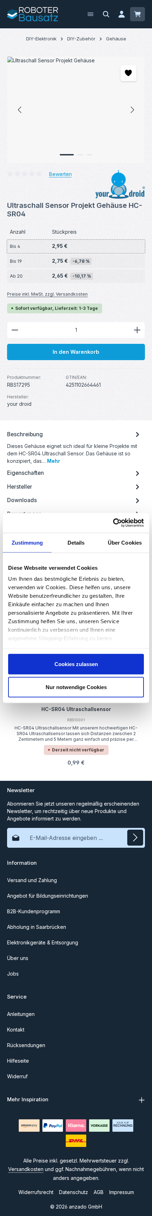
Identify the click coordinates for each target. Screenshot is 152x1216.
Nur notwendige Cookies (76, 687)
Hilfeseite (18, 1061)
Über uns (17, 958)
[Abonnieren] (135, 838)
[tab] (74, 446)
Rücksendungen (26, 1045)
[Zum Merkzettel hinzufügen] (128, 73)
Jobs (13, 974)
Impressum (121, 1192)
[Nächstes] (131, 109)
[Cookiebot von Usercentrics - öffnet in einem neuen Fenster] (113, 523)
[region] (76, 110)
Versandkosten (25, 1169)
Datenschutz (73, 1192)
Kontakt (15, 1030)
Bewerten (60, 174)
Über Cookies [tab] (125, 542)
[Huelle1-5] (76, 110)
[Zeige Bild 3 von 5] (89, 154)
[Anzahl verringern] (14, 330)
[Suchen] (106, 14)
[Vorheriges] (20, 109)
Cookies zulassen (76, 664)
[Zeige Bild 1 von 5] (67, 154)
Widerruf (17, 1076)
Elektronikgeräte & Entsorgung (42, 942)
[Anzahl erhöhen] (137, 330)
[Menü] (90, 14)
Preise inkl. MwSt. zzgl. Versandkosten (47, 294)
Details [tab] (76, 542)
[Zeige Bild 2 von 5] (80, 154)
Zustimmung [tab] (27, 542)
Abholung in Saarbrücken (36, 927)
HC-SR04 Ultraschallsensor (76, 709)
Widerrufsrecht (35, 1192)
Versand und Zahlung (32, 880)
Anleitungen (21, 1014)
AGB (99, 1192)
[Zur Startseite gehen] (32, 14)
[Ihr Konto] (122, 14)
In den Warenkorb (76, 352)
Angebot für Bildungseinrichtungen (47, 896)
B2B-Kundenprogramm (33, 911)
